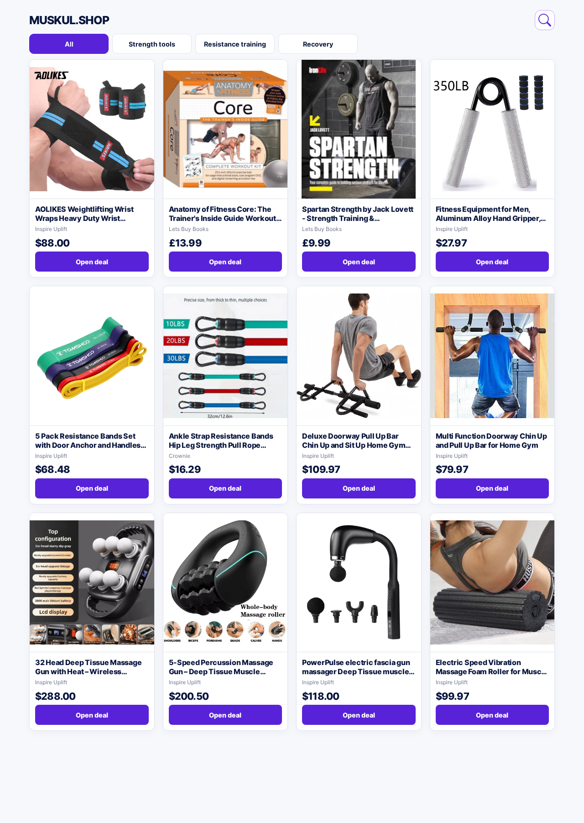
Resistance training (235, 44)
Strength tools (152, 44)
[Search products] (545, 20)
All (69, 44)
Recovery (318, 44)
